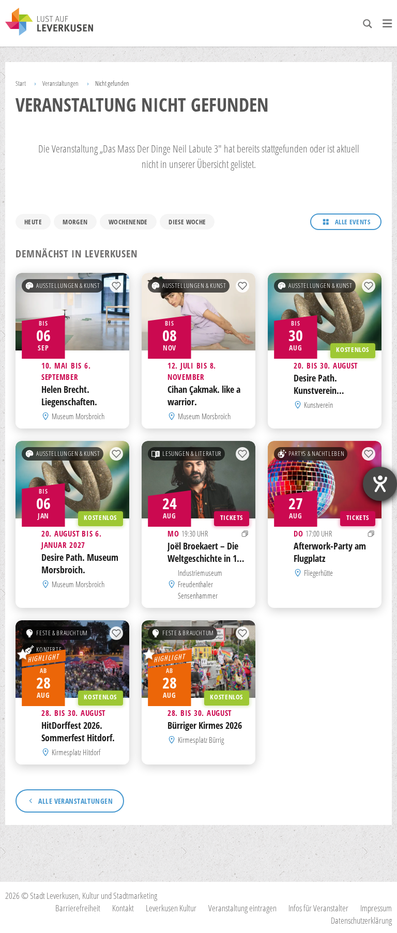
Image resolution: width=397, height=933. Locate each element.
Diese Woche (187, 221)
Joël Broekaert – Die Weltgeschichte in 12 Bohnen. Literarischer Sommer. (205, 564)
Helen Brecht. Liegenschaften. (69, 395)
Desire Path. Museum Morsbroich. (79, 563)
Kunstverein (318, 405)
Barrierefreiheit (77, 908)
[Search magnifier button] (367, 24)
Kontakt (123, 908)
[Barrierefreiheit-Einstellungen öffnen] (380, 484)
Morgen (75, 221)
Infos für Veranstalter (318, 908)
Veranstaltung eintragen (242, 908)
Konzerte (49, 649)
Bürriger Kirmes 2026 (204, 725)
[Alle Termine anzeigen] (245, 533)
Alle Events (352, 221)
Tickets (231, 518)
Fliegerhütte (318, 573)
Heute (33, 221)
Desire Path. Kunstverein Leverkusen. (315, 390)
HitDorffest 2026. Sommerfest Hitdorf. (78, 731)
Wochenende (128, 221)
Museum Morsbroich (78, 416)
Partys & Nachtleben (316, 453)
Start (21, 83)
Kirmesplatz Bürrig (201, 740)
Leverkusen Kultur (171, 908)
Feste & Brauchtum (62, 633)
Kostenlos (352, 350)
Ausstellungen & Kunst (68, 285)
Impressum (376, 908)
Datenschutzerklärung (361, 920)
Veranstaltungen (60, 83)
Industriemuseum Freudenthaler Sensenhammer (200, 584)
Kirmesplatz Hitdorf (76, 752)
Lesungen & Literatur (192, 453)
